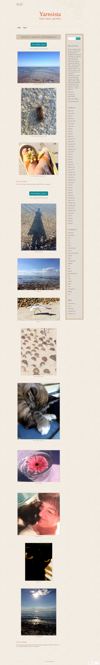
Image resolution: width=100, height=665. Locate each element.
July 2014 (70, 154)
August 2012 (71, 213)
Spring (69, 284)
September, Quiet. (38, 193)
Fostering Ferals (71, 261)
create (24, 184)
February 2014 (71, 167)
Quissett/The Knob (72, 273)
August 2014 (71, 151)
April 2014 (70, 162)
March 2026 (71, 111)
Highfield (70, 263)
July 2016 (70, 116)
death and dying (71, 248)
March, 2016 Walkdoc (73, 99)
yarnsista (46, 48)
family (69, 258)
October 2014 (71, 146)
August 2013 (71, 182)
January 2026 (71, 113)
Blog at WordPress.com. (50, 661)
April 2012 (70, 223)
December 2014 (71, 144)
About (25, 27)
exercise (70, 250)
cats (24, 644)
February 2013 (71, 197)
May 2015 (70, 131)
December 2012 (71, 203)
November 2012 (71, 205)
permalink (48, 184)
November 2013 (71, 174)
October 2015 (71, 123)
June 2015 (70, 128)
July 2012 (70, 215)
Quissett (70, 271)
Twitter (17, 4)
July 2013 (70, 185)
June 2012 (70, 218)
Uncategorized (45, 644)
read (69, 276)
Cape (21, 184)
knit (69, 266)
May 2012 (70, 220)
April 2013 (70, 192)
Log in (69, 306)
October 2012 (71, 208)
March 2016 (71, 118)
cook (69, 243)
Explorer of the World (30, 184)
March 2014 (71, 164)
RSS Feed (21, 4)
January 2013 (71, 200)
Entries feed (70, 308)
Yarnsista (50, 14)
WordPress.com (71, 313)
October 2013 (71, 177)
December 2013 (71, 172)
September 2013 (71, 180)
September (21, 646)
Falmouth (70, 255)
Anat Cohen (71, 232)
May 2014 (70, 159)
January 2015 (71, 141)
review (69, 278)
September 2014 (71, 149)
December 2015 (71, 121)
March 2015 (71, 136)
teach (69, 286)
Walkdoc (50, 644)
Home (19, 27)
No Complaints (39, 44)
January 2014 (71, 169)
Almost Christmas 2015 (73, 101)
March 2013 (71, 195)
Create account (71, 303)
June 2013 (70, 187)
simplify (37, 184)
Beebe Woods (71, 235)
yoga (69, 294)
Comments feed (71, 311)
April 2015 (70, 134)
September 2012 (71, 210)
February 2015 (71, 139)
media (69, 268)
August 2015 (71, 126)
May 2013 (70, 190)
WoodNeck (25, 646)
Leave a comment (21, 181)
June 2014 (70, 157)
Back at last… (71, 92)
